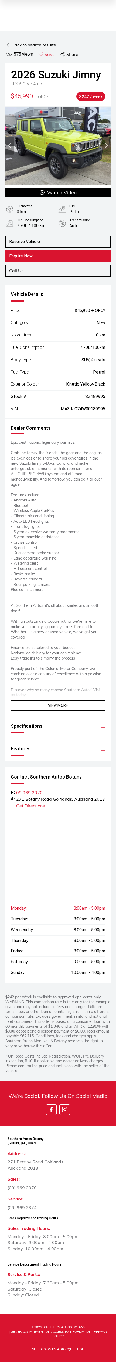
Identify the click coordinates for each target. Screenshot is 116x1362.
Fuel (72, 206)
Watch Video (62, 192)
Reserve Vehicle (24, 241)
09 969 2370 (29, 792)
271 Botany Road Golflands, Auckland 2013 (60, 799)
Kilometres (24, 206)
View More (58, 705)
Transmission (80, 220)
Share (72, 54)
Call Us (16, 270)
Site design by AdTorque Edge (58, 1349)
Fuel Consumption (30, 220)
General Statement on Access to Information (51, 1331)
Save (50, 54)
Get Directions (30, 805)
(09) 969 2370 (22, 1187)
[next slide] (106, 146)
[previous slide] (9, 146)
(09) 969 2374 (22, 1207)
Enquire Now (21, 256)
